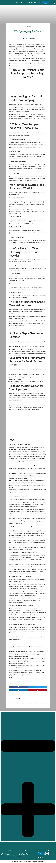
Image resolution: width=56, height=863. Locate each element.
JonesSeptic (27, 26)
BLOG (39, 2)
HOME (17, 2)
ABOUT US (23, 2)
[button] (35, 2)
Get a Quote (45, 2)
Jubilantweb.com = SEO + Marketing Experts (37, 861)
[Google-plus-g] (48, 853)
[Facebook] (46, 853)
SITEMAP (40, 857)
